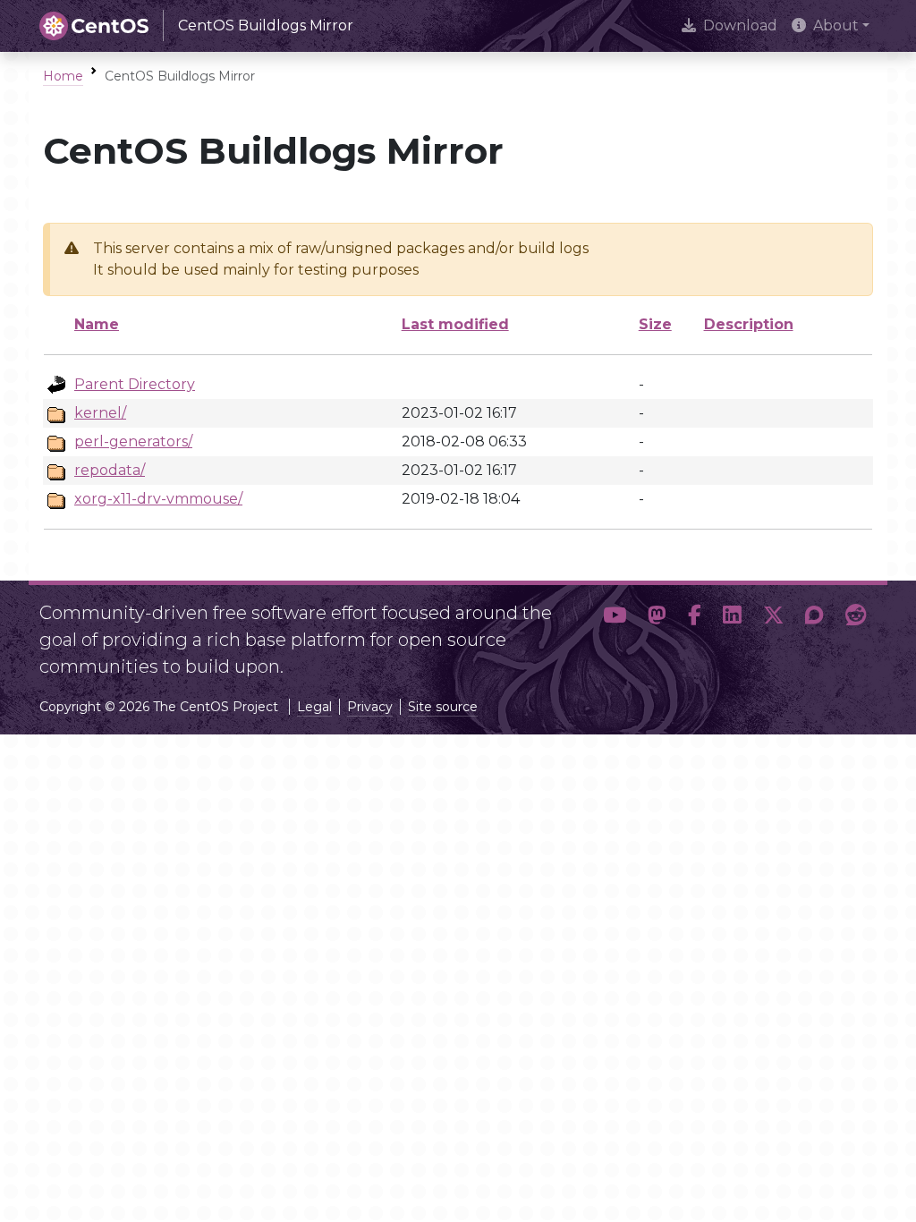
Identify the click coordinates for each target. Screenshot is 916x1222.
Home (63, 76)
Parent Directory (134, 384)
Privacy (370, 707)
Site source (443, 707)
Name (96, 324)
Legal (314, 707)
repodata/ (109, 470)
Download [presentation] (740, 25)
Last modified (455, 324)
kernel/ (100, 412)
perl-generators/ (133, 441)
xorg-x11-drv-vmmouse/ (158, 498)
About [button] (836, 25)
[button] (614, 632)
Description (748, 324)
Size (655, 324)
